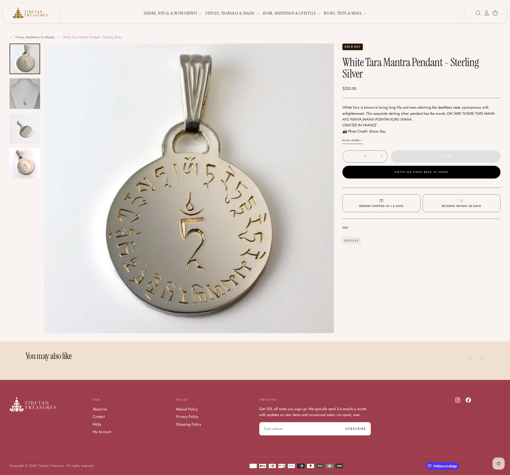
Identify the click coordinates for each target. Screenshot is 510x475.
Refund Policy (187, 409)
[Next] (481, 358)
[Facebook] (468, 400)
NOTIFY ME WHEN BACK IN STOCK (421, 172)
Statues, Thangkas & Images (230, 13)
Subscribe (355, 428)
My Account (102, 431)
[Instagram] (457, 400)
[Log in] (486, 13)
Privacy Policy (187, 416)
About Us (100, 409)
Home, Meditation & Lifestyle (289, 13)
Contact (99, 416)
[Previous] (471, 358)
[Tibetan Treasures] (33, 404)
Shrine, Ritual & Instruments (170, 13)
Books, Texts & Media (343, 13)
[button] (478, 13)
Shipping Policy (188, 424)
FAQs (97, 424)
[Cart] (495, 13)
